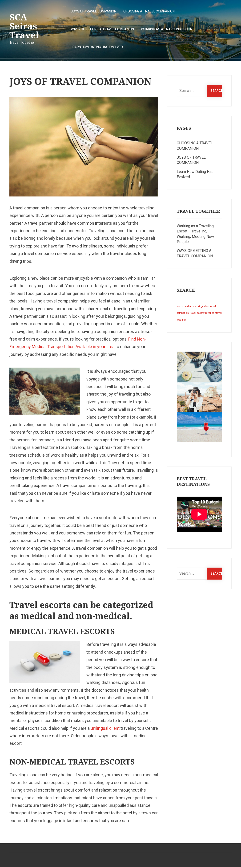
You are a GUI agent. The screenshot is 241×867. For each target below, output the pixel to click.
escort (180, 306)
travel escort (197, 312)
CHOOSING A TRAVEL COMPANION (149, 11)
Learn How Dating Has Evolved (97, 47)
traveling (209, 312)
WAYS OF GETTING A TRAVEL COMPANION (102, 29)
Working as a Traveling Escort (167, 29)
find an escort (192, 306)
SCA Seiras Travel (24, 26)
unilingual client (105, 728)
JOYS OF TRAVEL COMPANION (93, 11)
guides (205, 306)
